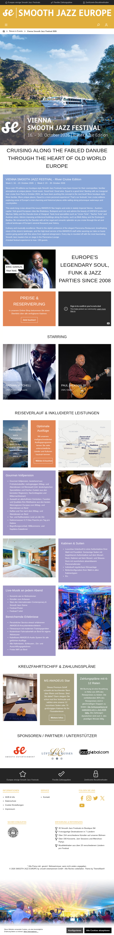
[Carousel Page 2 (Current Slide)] (57, 758)
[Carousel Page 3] (61, 758)
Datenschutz (10, 801)
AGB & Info (10, 797)
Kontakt (46, 797)
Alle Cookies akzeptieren (98, 930)
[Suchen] (98, 25)
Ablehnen (58, 930)
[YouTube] (82, 805)
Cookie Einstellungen (14, 805)
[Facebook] (82, 798)
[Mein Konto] (106, 25)
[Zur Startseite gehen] (57, 14)
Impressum (10, 809)
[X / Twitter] (102, 798)
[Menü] (6, 25)
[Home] (4, 31)
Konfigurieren (74, 930)
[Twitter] (95, 798)
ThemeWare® (99, 869)
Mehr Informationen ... (31, 931)
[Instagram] (89, 798)
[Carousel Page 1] (52, 758)
